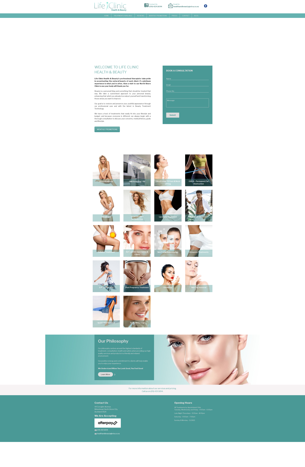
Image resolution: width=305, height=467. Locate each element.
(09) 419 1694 (155, 6)
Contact (185, 16)
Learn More (105, 374)
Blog (196, 16)
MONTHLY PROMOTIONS (158, 16)
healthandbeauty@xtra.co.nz (186, 6)
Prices (174, 16)
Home (106, 16)
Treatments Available (123, 16)
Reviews (140, 16)
